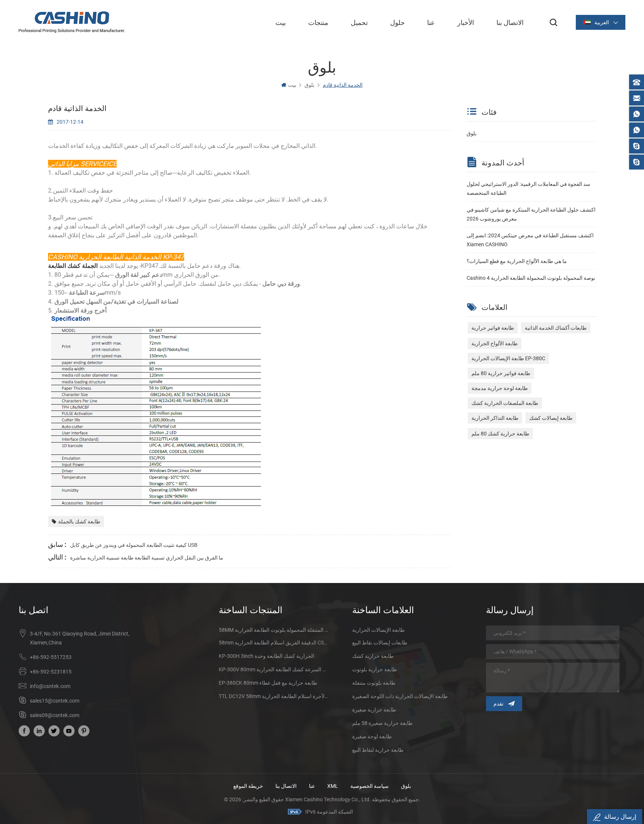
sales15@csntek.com (54, 701)
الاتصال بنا (510, 22)
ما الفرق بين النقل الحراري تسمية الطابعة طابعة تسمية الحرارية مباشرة (146, 558)
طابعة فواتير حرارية (492, 328)
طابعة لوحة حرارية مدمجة (499, 388)
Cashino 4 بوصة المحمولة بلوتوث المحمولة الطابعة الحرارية (531, 278)
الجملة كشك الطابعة (73, 265)
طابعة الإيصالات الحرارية (378, 630)
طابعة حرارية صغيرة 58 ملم (382, 723)
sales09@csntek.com (54, 715)
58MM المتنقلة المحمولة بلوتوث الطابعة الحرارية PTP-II (273, 630)
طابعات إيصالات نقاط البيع (379, 643)
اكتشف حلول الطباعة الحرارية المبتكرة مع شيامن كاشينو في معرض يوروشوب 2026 (531, 214)
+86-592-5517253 (51, 657)
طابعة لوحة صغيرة (372, 736)
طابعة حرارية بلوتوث (374, 669)
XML (332, 786)
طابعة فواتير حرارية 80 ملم (500, 373)
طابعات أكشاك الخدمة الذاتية (556, 328)
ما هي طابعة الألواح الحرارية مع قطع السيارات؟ (517, 261)
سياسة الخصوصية (369, 786)
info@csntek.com (50, 686)
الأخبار (465, 22)
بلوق (472, 133)
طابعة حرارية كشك (373, 656)
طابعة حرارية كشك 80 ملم (500, 434)
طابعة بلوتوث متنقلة (373, 683)
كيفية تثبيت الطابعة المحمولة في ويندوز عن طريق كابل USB (134, 545)
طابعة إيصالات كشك (550, 418)
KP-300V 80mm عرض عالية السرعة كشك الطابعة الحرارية (273, 669)
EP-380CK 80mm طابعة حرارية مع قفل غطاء (268, 683)
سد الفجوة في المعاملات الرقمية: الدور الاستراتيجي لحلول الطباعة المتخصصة (528, 188)
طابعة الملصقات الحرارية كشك (504, 403)
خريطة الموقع (248, 786)
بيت (280, 22)
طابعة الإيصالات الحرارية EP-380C (508, 358)
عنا (431, 22)
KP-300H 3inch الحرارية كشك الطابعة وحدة (266, 656)
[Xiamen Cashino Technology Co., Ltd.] (72, 22)
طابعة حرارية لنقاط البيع (378, 750)
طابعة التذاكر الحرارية (494, 418)
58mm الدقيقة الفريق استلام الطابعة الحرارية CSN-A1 (273, 643)
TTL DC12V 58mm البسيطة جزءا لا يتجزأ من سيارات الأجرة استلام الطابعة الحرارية (273, 696)
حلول (397, 22)
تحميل (359, 22)
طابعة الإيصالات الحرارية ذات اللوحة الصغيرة (400, 696)
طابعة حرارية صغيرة (374, 710)
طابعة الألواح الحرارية (494, 343)
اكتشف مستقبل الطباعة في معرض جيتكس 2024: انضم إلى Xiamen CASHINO (530, 239)
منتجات (318, 22)
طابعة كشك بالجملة (79, 521)
